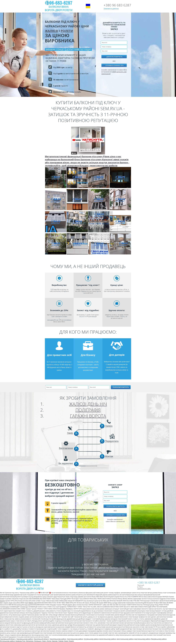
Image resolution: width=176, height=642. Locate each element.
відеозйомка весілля (93, 561)
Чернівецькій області (7, 639)
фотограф (111, 551)
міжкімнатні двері (118, 548)
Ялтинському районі (7, 641)
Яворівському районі (158, 639)
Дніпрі (49, 641)
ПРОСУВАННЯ (70, 557)
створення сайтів (104, 557)
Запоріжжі (29, 641)
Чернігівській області (41, 639)
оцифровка (84, 554)
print (70, 564)
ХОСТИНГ (124, 551)
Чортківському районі (75, 639)
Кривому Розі (20, 641)
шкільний (86, 557)
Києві (66, 641)
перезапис (118, 554)
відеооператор (69, 561)
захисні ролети (77, 551)
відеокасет (53, 557)
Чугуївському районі (91, 639)
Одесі (44, 641)
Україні (71, 641)
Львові (60, 641)
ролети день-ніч (56, 551)
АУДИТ (99, 551)
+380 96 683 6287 (117, 5)
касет (54, 554)
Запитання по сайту (144, 589)
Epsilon (2, 601)
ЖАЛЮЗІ (51, 31)
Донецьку (37, 641)
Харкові (54, 641)
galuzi (102, 548)
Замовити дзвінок (111, 8)
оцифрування (67, 554)
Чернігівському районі (58, 639)
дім (128, 561)
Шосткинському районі (125, 639)
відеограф (52, 561)
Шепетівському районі (107, 639)
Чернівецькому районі (24, 639)
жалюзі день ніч (68, 548)
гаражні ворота (88, 548)
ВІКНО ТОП (33, 603)
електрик (112, 561)
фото (122, 561)
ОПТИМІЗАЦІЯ (101, 554)
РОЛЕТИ (67, 31)
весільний (122, 557)
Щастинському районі (142, 639)
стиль (77, 564)
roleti (91, 551)
